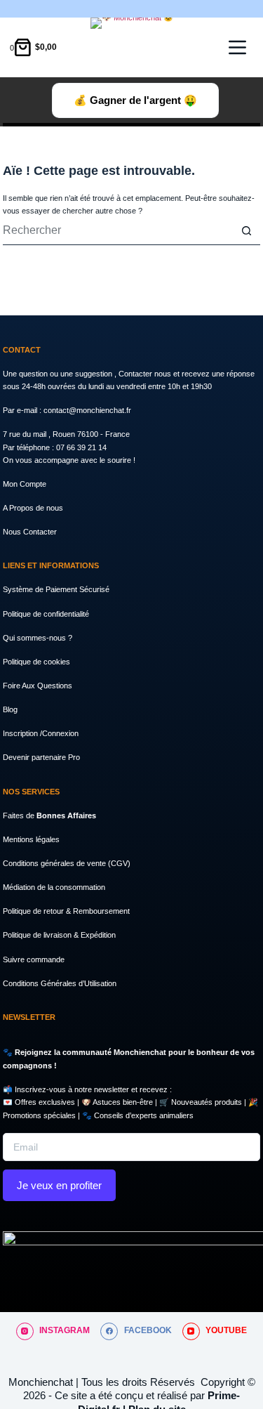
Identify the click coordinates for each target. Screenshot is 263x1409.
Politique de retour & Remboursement (66, 911)
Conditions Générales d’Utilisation (59, 983)
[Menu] (237, 47)
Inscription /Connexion (41, 733)
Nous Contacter (30, 531)
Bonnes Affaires (66, 815)
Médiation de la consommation (54, 887)
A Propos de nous (33, 508)
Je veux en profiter (59, 1185)
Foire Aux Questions (37, 685)
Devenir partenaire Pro (41, 757)
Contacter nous (146, 373)
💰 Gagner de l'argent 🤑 (135, 100)
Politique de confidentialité (46, 614)
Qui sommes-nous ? (37, 638)
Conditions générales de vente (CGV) (66, 863)
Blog (10, 709)
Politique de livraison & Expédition (59, 935)
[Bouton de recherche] (246, 231)
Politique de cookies (36, 661)
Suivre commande (34, 959)
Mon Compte (24, 484)
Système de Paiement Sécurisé (56, 589)
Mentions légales (31, 839)
